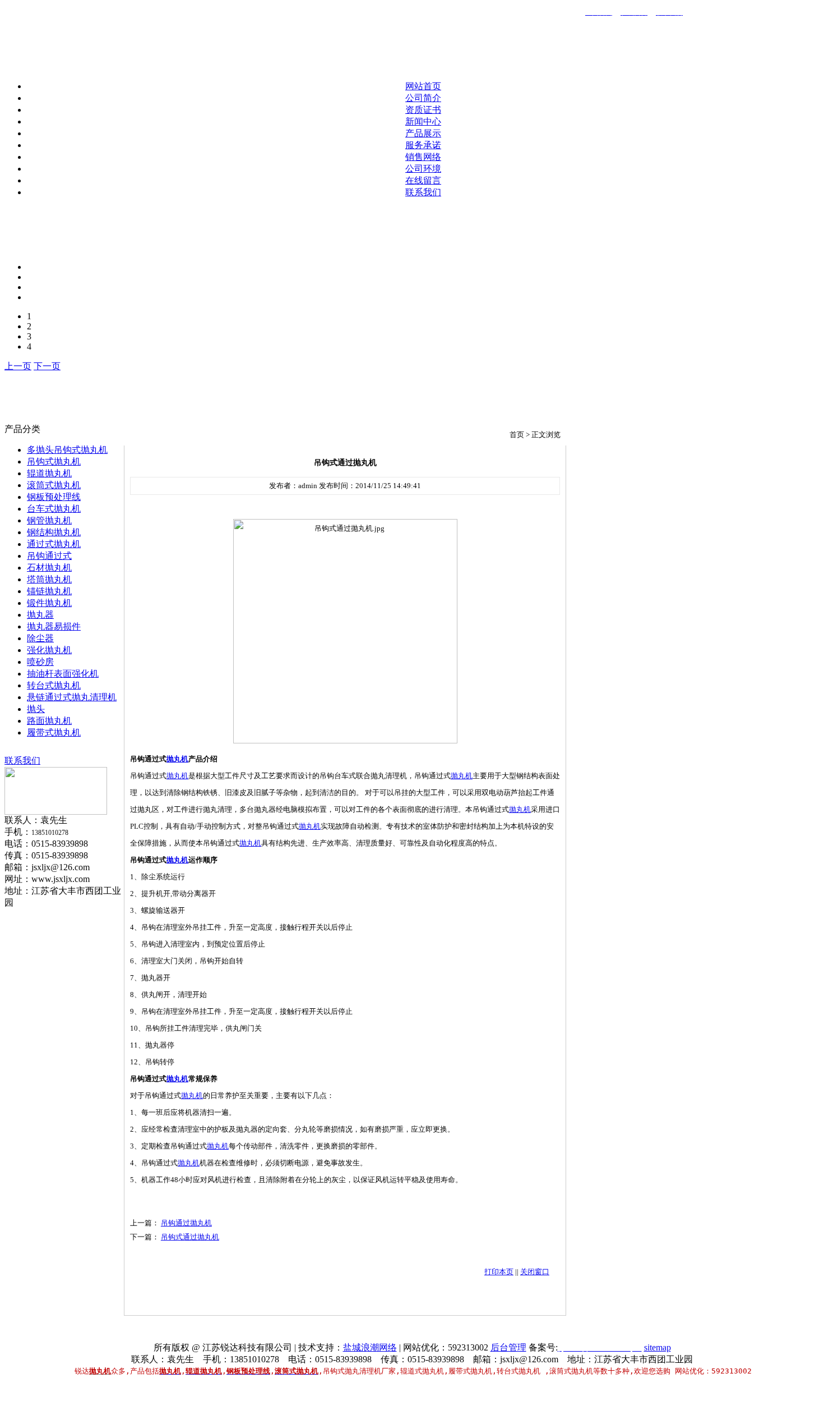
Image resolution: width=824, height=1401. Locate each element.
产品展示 (423, 133)
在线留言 (423, 180)
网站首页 (423, 86)
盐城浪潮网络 (370, 1347)
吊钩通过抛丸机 (186, 1223)
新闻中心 (423, 121)
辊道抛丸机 (49, 473)
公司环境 (423, 168)
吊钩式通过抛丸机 (190, 1237)
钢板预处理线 (54, 497)
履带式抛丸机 (54, 732)
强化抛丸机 (49, 650)
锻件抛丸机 (49, 603)
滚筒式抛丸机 (54, 485)
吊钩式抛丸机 (54, 461)
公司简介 (423, 98)
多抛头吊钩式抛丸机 (67, 449)
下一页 (47, 366)
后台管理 (508, 1347)
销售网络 (423, 157)
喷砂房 (40, 662)
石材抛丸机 (49, 567)
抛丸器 (40, 614)
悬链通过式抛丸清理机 (72, 697)
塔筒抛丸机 (49, 579)
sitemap (657, 1347)
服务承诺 (423, 145)
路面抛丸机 (49, 720)
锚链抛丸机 (49, 591)
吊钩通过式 (49, 556)
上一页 (17, 366)
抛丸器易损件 (54, 626)
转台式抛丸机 (54, 685)
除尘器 (40, 638)
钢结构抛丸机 (54, 532)
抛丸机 (177, 759)
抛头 (36, 709)
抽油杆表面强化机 (63, 673)
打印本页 (498, 1271)
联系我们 (423, 192)
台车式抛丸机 (54, 508)
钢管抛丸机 (49, 520)
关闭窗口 (534, 1271)
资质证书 (423, 109)
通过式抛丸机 (54, 544)
